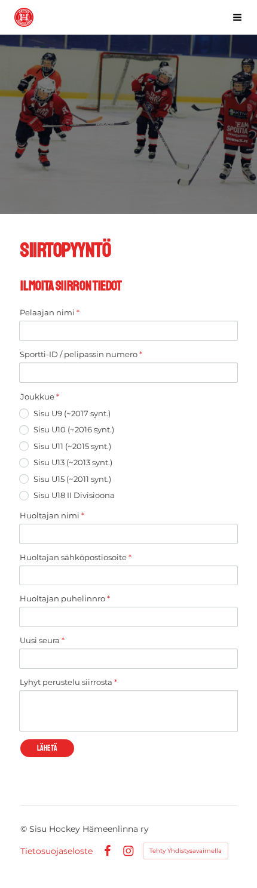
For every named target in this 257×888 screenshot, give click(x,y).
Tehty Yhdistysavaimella (185, 851)
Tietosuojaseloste (56, 851)
